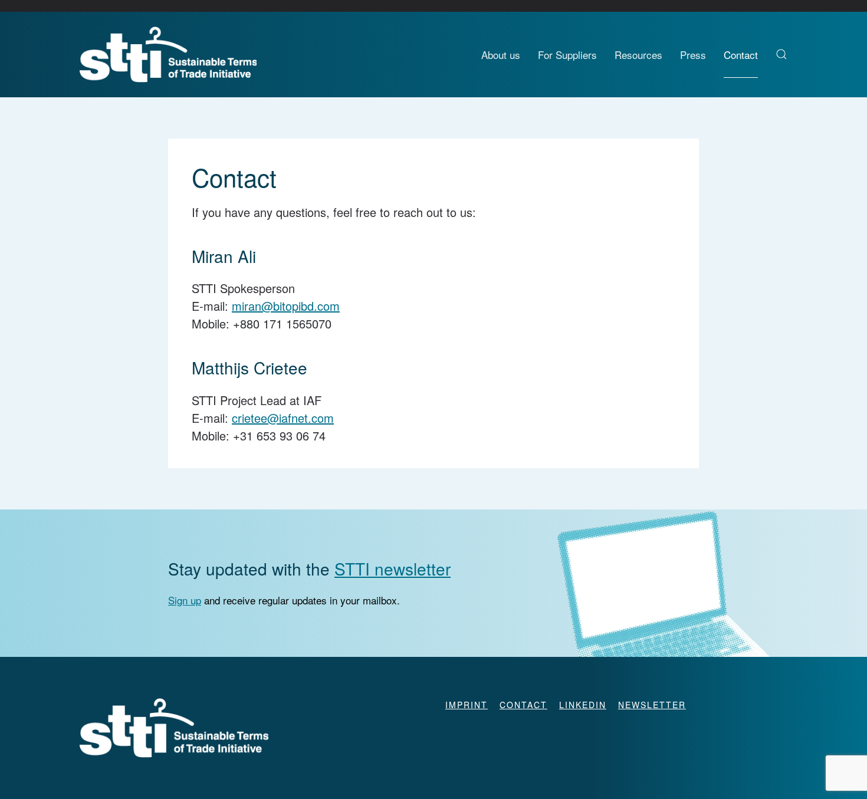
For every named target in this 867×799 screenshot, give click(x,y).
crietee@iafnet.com (283, 417)
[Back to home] (168, 55)
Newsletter (652, 705)
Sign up (184, 600)
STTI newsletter (392, 568)
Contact (741, 54)
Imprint (466, 705)
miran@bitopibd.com (286, 305)
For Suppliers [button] (567, 54)
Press (693, 54)
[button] (781, 54)
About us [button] (500, 54)
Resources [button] (638, 54)
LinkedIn (582, 705)
